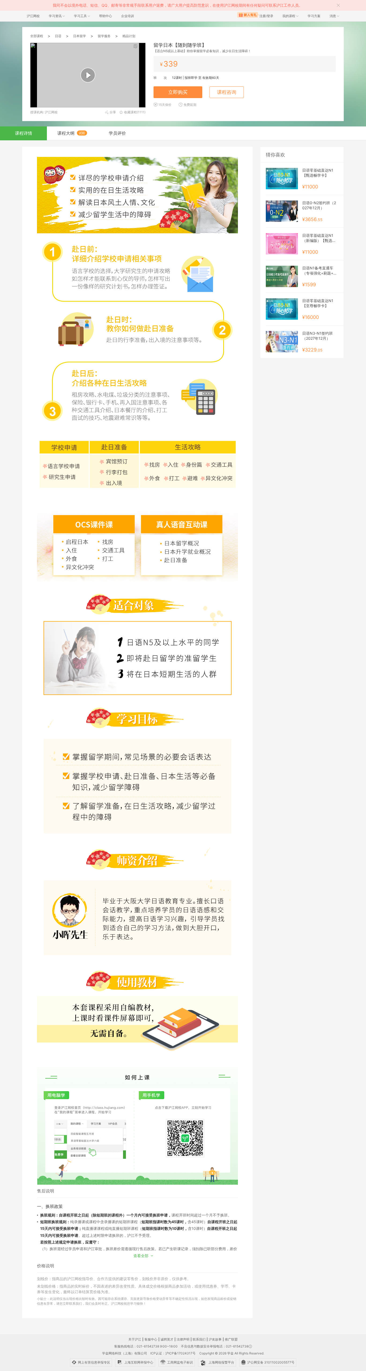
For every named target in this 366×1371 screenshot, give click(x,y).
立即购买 (178, 92)
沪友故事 (215, 1339)
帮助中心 (105, 16)
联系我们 (199, 1339)
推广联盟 (231, 1339)
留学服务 (104, 36)
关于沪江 (134, 1339)
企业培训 (127, 16)
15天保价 (164, 105)
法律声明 (183, 1339)
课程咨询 (226, 92)
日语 (58, 36)
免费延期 (190, 105)
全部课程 (36, 36)
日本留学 (79, 36)
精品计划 (128, 36)
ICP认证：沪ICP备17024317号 (173, 1353)
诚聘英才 (166, 1339)
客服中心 (150, 1339)
